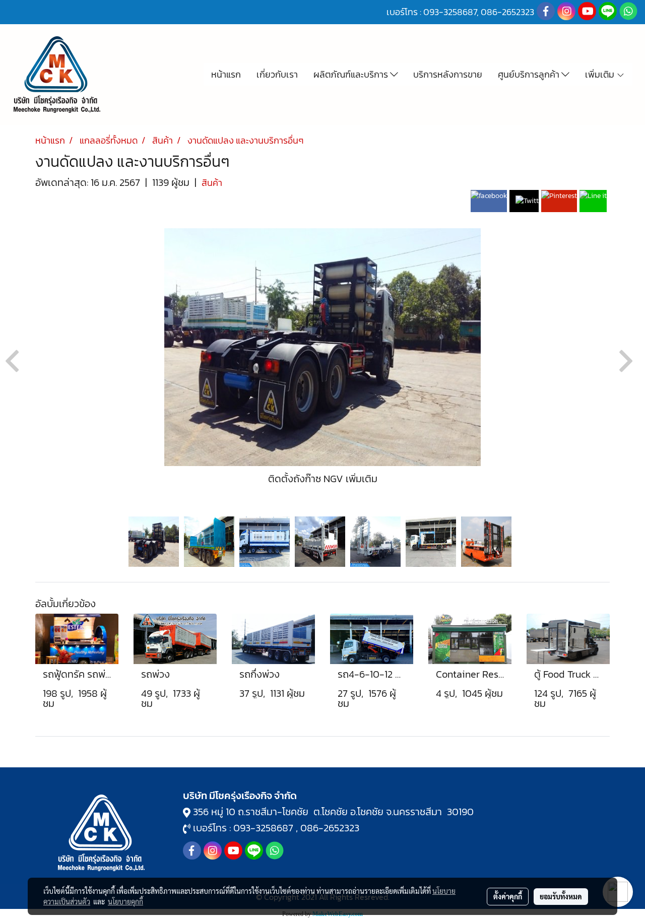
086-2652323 (329, 827)
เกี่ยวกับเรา (277, 74)
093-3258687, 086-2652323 (478, 12)
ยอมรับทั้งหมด (561, 896)
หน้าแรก (226, 74)
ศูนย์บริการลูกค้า (529, 74)
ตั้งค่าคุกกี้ (507, 896)
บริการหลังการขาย (447, 74)
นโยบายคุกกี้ (125, 901)
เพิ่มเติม (600, 74)
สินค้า (212, 182)
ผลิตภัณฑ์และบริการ (351, 74)
